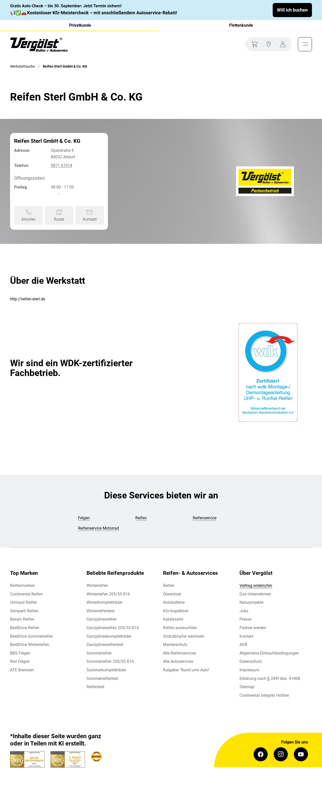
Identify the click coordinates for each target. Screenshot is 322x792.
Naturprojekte (251, 602)
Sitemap (246, 686)
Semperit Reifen (24, 611)
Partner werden (252, 627)
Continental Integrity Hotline (264, 695)
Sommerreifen (99, 653)
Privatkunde (80, 25)
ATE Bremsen (22, 670)
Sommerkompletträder (106, 670)
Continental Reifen (26, 594)
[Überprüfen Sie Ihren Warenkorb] (254, 44)
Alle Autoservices (178, 661)
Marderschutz (175, 644)
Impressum (249, 670)
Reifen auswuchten (180, 627)
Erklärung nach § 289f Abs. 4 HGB (269, 678)
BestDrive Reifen (24, 627)
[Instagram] (281, 754)
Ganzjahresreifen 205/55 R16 (113, 627)
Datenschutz (250, 661)
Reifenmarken (22, 585)
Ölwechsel (172, 594)
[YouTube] (301, 754)
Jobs (243, 611)
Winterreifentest (100, 611)
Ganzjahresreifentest (105, 644)
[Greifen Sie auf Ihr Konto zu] (284, 44)
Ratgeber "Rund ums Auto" (186, 670)
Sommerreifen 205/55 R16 (110, 661)
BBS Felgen (20, 653)
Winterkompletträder (105, 602)
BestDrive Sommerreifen (31, 636)
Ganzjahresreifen (102, 619)
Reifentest (95, 686)
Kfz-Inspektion (175, 611)
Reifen (168, 585)
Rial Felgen (20, 661)
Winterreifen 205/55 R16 (108, 594)
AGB (243, 644)
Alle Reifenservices (179, 653)
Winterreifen (97, 585)
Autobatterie (174, 602)
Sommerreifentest (102, 678)
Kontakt (246, 636)
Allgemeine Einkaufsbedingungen (269, 653)
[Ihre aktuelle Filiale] (269, 44)
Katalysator (173, 619)
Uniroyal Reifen (23, 602)
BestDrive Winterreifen (29, 644)
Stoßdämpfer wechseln (183, 636)
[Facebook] (261, 754)
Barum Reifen (22, 619)
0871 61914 (61, 165)
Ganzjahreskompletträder (109, 636)
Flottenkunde (241, 25)
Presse (245, 619)
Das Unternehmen (255, 594)
